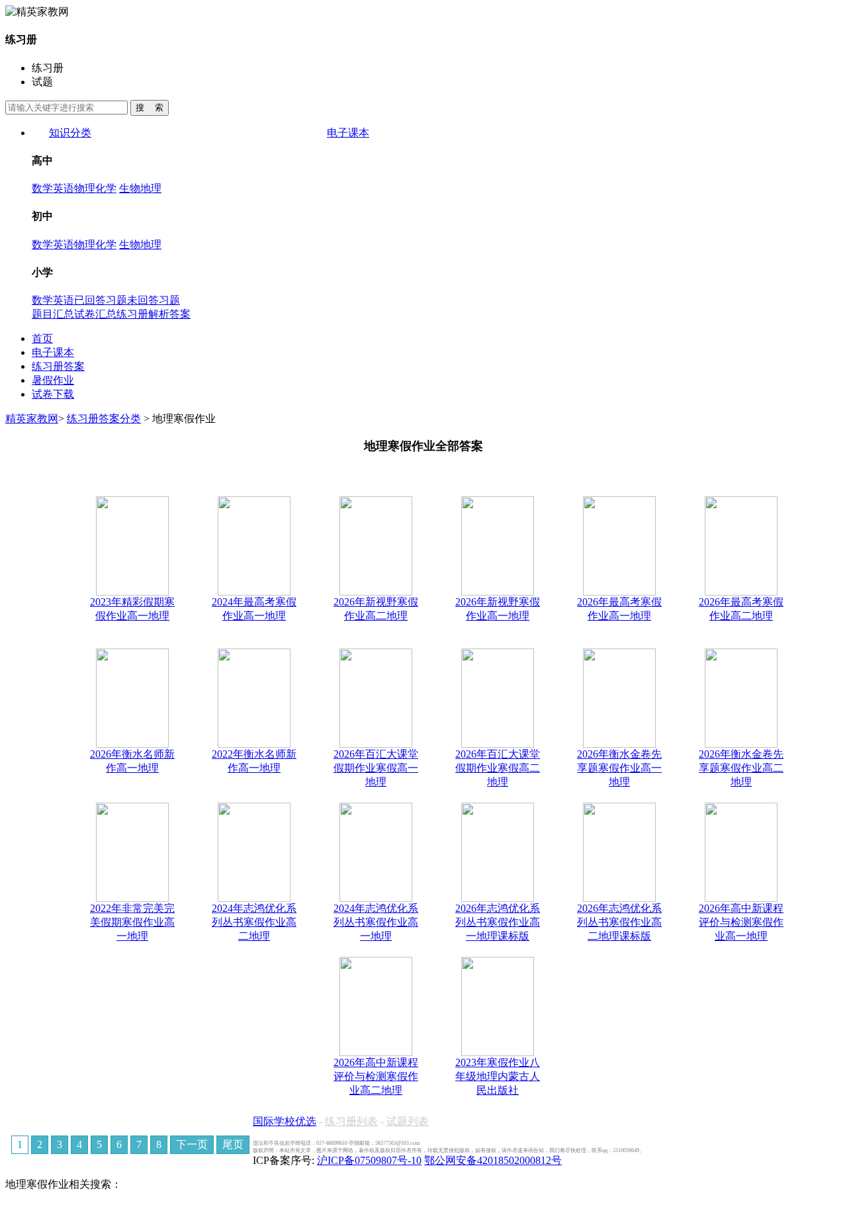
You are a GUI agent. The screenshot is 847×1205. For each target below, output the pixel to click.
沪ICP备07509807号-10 (369, 1160)
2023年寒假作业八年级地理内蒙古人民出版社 (497, 1076)
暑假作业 (53, 380)
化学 (105, 188)
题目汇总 (53, 314)
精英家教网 (31, 418)
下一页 (192, 1144)
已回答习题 (100, 300)
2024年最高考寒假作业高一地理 (254, 608)
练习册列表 (351, 1121)
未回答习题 (153, 300)
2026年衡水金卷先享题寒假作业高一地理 (619, 767)
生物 (129, 188)
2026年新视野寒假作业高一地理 (497, 608)
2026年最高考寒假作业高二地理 (741, 608)
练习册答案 (58, 366)
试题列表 (407, 1121)
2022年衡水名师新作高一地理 (254, 761)
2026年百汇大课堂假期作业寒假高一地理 (376, 767)
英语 (63, 188)
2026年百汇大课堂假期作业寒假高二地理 (497, 767)
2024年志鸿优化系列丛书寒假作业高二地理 (254, 922)
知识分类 (70, 132)
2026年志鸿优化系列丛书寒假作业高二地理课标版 (619, 922)
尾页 (233, 1144)
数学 (42, 188)
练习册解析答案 (153, 314)
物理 (84, 188)
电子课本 (348, 132)
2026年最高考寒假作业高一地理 (619, 608)
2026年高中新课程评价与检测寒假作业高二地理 (376, 1076)
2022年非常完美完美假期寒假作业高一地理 (132, 922)
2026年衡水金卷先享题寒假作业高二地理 (741, 767)
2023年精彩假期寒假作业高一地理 (132, 608)
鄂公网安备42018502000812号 (493, 1160)
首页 (42, 338)
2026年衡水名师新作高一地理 (132, 761)
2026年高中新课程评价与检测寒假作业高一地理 (741, 922)
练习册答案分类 (104, 418)
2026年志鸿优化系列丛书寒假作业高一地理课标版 (497, 922)
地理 (150, 188)
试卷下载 (53, 394)
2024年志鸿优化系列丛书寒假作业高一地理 (376, 922)
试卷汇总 (95, 314)
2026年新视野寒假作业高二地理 (376, 608)
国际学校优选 (284, 1121)
